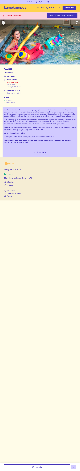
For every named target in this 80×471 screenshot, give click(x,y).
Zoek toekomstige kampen (62, 15)
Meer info (41, 152)
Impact (10, 73)
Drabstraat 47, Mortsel (13, 93)
